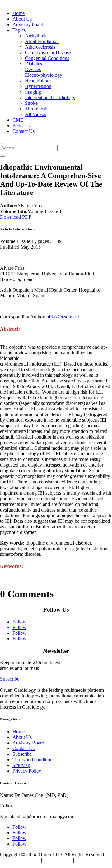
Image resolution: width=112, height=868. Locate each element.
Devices (33, 69)
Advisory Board (28, 742)
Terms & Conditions (20, 860)
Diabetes (33, 63)
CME (17, 120)
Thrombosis (36, 108)
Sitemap (83, 860)
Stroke (31, 103)
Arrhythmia (36, 35)
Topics (19, 30)
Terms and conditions (33, 759)
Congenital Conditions (47, 58)
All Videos (35, 114)
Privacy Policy (26, 770)
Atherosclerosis (40, 47)
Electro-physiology (43, 75)
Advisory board (27, 24)
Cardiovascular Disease (48, 52)
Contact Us (23, 131)
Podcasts (21, 125)
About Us (22, 19)
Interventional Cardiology (50, 97)
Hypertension (38, 86)
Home (18, 13)
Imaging (33, 92)
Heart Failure (38, 80)
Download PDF (15, 217)
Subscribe (9, 678)
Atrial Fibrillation (42, 41)
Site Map (21, 765)
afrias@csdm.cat (63, 316)
